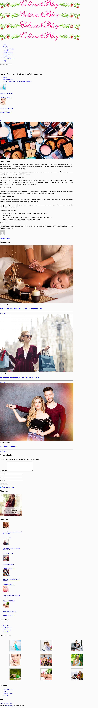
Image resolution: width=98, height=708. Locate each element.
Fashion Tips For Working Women (6, 703)
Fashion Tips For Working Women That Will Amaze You (20, 377)
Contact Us (6, 631)
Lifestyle (5, 695)
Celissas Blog (9, 705)
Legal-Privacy (7, 630)
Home (5, 77)
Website (2, 480)
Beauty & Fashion (8, 79)
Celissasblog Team (5, 238)
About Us (5, 626)
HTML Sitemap (7, 628)
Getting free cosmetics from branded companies (17, 81)
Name (2, 474)
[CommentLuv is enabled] (8, 487)
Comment (3, 470)
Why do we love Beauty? (9, 446)
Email (2, 477)
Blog (4, 691)
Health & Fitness (7, 693)
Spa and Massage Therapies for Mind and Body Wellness (21, 308)
